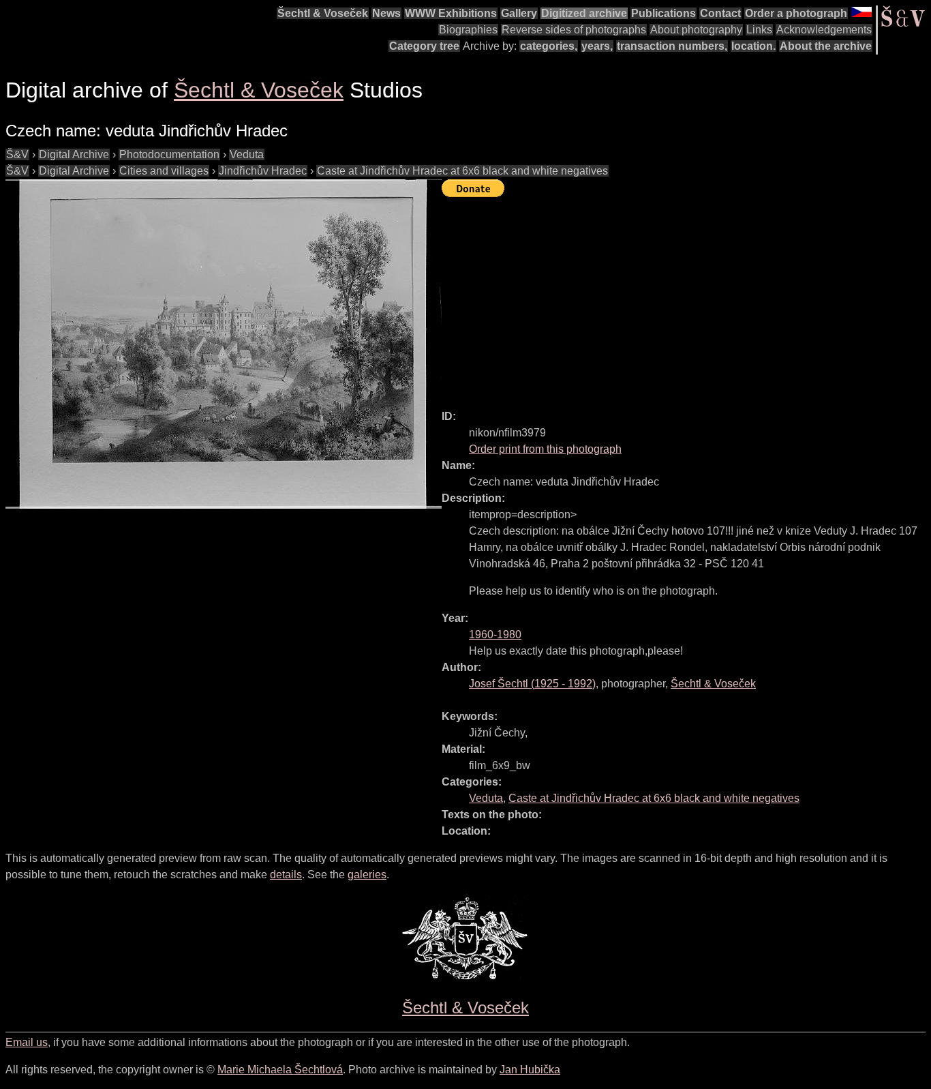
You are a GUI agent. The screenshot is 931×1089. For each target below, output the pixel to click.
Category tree (424, 46)
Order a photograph (796, 13)
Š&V (17, 154)
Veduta (247, 154)
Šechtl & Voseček (322, 13)
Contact (720, 13)
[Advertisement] (686, 297)
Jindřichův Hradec (263, 171)
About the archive (826, 46)
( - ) (532, 683)
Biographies (468, 29)
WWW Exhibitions (451, 13)
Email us (26, 1042)
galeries (367, 874)
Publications (663, 13)
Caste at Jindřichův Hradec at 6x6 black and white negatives (462, 171)
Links (759, 29)
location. (753, 46)
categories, (548, 46)
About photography (696, 29)
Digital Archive (74, 154)
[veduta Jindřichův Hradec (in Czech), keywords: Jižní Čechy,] (223, 344)
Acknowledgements (824, 29)
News (386, 13)
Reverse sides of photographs (574, 29)
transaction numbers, (672, 46)
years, (597, 46)
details (286, 874)
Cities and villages (164, 171)
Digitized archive (584, 13)
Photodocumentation (169, 154)
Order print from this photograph (545, 449)
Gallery (519, 13)
